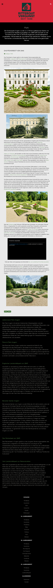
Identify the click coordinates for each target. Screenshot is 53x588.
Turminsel (26, 529)
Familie (26, 510)
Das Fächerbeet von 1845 (11, 438)
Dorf (26, 534)
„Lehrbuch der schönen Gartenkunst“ (18, 174)
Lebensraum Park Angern (11, 320)
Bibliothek (26, 556)
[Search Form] (50, 4)
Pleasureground (22, 59)
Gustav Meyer (19, 160)
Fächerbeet (42, 147)
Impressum (26, 579)
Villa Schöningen (14, 157)
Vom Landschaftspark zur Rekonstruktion (16, 461)
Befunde (26, 536)
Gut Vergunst (26, 551)
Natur (21, 266)
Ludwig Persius (43, 155)
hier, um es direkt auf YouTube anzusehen (38, 262)
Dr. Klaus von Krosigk (32, 229)
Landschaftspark (26, 572)
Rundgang (26, 500)
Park (12, 53)
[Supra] (26, 11)
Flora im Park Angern (9, 342)
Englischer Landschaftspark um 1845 (15, 363)
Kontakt (27, 582)
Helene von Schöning (9, 153)
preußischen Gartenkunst (10, 189)
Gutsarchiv (26, 508)
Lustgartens (13, 59)
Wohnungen (26, 512)
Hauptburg (26, 524)
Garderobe (26, 558)
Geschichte (26, 503)
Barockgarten (26, 548)
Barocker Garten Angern (10, 401)
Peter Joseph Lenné (8, 160)
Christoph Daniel (26, 553)
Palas (26, 527)
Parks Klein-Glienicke (9, 232)
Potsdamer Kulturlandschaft (18, 155)
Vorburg (26, 532)
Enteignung (11, 224)
